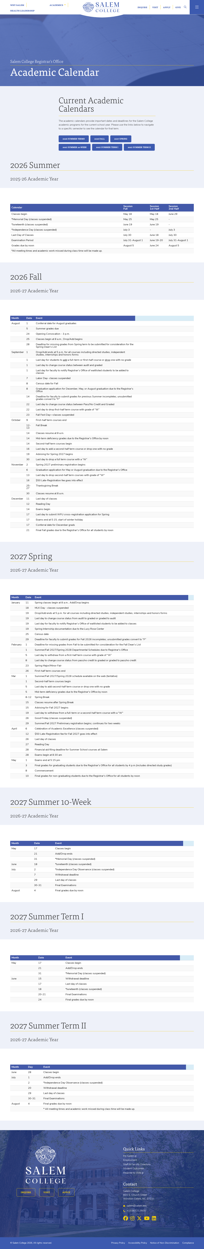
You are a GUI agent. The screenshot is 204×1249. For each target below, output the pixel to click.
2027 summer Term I (107, 147)
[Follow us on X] (139, 1218)
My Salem (128, 1156)
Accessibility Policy (137, 1243)
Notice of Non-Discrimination (164, 1243)
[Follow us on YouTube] (146, 1218)
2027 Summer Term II (139, 147)
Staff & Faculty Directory (136, 1164)
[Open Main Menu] (197, 7)
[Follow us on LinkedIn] (154, 1218)
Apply (166, 7)
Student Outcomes (133, 1168)
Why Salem (17, 5)
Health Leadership (22, 10)
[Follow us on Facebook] (125, 1218)
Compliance (188, 1243)
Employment (130, 1160)
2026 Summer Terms (74, 138)
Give (178, 7)
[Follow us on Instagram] (132, 1218)
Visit (155, 7)
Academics (56, 5)
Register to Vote (132, 1173)
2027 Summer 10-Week (75, 147)
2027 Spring (120, 138)
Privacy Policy (118, 1243)
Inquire (142, 7)
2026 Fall (99, 138)
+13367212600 (136, 1211)
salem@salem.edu (137, 1206)
